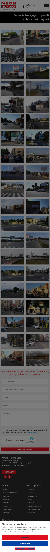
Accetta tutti (25, 543)
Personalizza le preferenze (25, 549)
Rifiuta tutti (25, 537)
